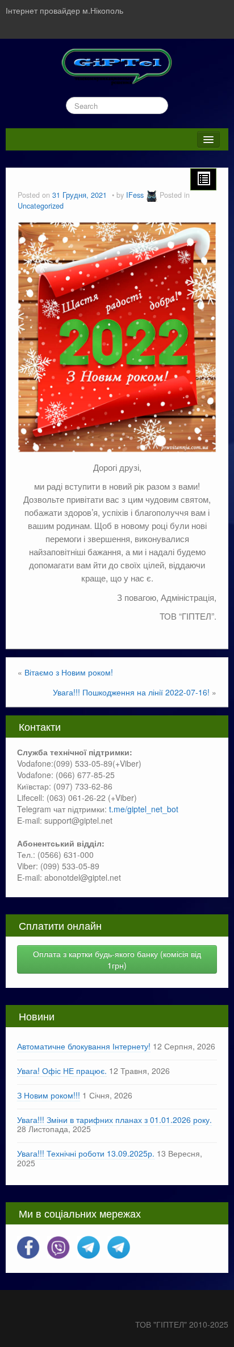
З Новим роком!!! (48, 1095)
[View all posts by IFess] (151, 195)
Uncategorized (41, 206)
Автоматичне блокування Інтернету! (84, 1046)
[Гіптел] (117, 65)
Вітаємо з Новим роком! (68, 672)
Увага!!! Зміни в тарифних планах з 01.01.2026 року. (114, 1119)
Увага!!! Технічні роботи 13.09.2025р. (85, 1153)
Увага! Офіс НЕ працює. (62, 1070)
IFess (135, 195)
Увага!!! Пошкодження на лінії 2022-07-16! (131, 692)
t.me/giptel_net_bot (143, 809)
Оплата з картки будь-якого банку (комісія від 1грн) (117, 959)
